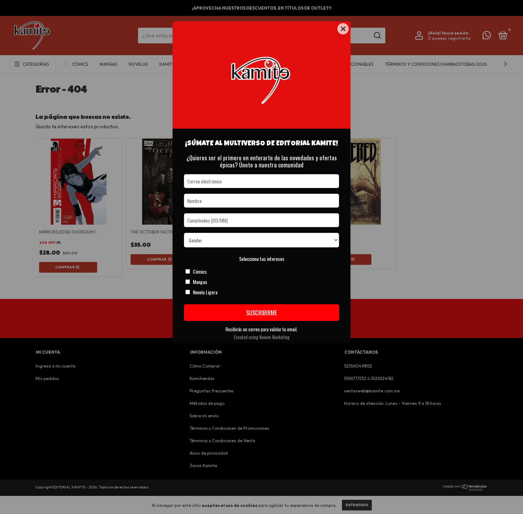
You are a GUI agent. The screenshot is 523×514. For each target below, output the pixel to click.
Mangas (200, 281)
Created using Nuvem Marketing (262, 337)
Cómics (200, 271)
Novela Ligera (205, 292)
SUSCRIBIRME (261, 312)
